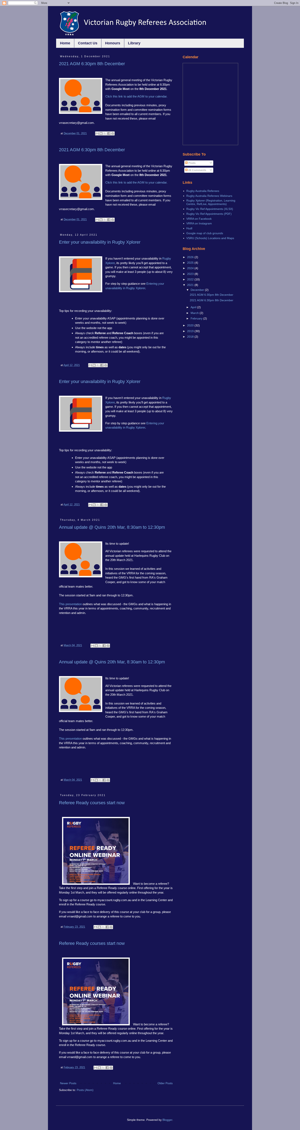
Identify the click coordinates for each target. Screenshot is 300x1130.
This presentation (70, 604)
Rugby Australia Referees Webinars (209, 195)
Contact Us (87, 43)
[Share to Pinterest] (113, 133)
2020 (190, 325)
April (194, 307)
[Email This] (97, 133)
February (197, 318)
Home (65, 43)
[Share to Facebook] (109, 133)
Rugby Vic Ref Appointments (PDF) (209, 213)
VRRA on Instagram (199, 223)
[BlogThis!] (101, 133)
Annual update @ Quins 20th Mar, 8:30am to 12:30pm (112, 527)
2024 (190, 268)
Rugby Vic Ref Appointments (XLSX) (209, 209)
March (195, 313)
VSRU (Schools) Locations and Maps (210, 238)
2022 (190, 279)
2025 (190, 262)
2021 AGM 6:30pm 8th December (92, 63)
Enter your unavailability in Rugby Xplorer (99, 242)
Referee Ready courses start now (92, 802)
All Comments (197, 170)
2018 (190, 336)
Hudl (189, 228)
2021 (190, 285)
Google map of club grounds (204, 233)
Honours (112, 43)
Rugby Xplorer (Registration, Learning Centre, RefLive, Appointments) (210, 202)
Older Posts (165, 1083)
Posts (192, 163)
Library (134, 43)
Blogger (167, 1119)
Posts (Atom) (85, 1090)
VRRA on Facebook (199, 218)
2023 (190, 274)
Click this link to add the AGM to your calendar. (136, 96)
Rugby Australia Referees (202, 191)
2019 (190, 331)
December (198, 289)
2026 (190, 257)
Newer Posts (68, 1083)
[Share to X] (105, 133)
